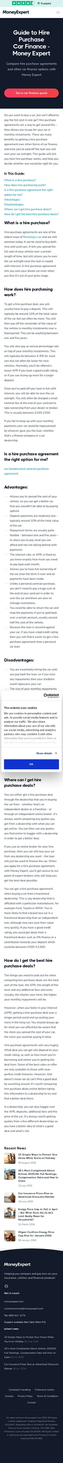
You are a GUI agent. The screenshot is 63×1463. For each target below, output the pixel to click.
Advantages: (12, 200)
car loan (9, 469)
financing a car (32, 237)
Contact (31, 1402)
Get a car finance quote (31, 93)
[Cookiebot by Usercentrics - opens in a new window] (44, 696)
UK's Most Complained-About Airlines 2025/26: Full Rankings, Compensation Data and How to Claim (30, 1353)
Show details (44, 753)
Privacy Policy (25, 1396)
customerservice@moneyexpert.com (23, 1308)
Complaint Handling (20, 1389)
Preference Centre (44, 1389)
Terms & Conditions (47, 1396)
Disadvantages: (14, 204)
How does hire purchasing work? (25, 185)
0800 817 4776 (17, 1315)
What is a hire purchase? (20, 180)
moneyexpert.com (13, 1301)
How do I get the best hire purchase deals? (31, 214)
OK (31, 764)
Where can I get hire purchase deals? (27, 209)
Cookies (9, 1396)
